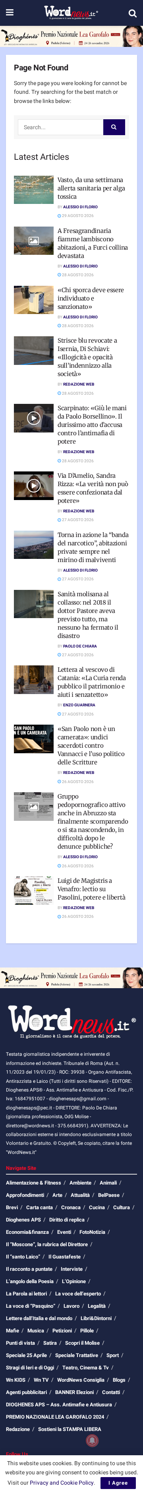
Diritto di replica (67, 1219)
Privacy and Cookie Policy (62, 1483)
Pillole (87, 1330)
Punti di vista (20, 1343)
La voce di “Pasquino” (30, 1306)
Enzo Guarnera (79, 705)
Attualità (80, 1195)
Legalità (97, 1306)
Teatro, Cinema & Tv (85, 1367)
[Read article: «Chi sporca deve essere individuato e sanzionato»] (34, 300)
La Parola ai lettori (26, 1293)
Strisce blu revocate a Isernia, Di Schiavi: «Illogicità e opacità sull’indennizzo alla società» (87, 357)
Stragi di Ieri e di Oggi (30, 1367)
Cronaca (71, 1207)
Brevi (12, 1207)
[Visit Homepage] (71, 13)
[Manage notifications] (92, 1440)
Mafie (12, 1330)
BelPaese (109, 1195)
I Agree (118, 1483)
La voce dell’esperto (78, 1293)
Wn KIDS (15, 1380)
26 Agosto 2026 (77, 782)
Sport (112, 1355)
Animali (108, 1183)
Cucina (97, 1207)
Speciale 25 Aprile (26, 1355)
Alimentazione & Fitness (33, 1183)
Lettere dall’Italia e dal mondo (39, 1318)
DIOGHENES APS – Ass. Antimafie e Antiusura (59, 1404)
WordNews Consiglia (80, 1380)
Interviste (72, 1269)
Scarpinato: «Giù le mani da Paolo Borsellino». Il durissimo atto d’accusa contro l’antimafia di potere (92, 424)
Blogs (119, 1380)
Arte (57, 1195)
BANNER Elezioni (74, 1392)
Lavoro (71, 1306)
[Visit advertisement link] (71, 36)
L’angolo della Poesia (30, 1281)
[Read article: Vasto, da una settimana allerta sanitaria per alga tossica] (34, 190)
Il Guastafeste (64, 1256)
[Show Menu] (10, 13)
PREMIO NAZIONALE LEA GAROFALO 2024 (55, 1417)
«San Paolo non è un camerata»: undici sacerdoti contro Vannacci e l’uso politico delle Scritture (91, 745)
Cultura (121, 1207)
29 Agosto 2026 (77, 216)
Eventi (64, 1232)
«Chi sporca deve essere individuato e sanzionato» (91, 298)
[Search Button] (132, 13)
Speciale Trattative (76, 1355)
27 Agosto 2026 (77, 520)
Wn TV (41, 1380)
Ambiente (80, 1183)
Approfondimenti (25, 1195)
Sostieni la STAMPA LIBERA (69, 1429)
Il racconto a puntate (29, 1269)
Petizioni (62, 1330)
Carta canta (39, 1207)
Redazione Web (78, 384)
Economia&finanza (27, 1232)
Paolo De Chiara (80, 646)
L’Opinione (74, 1281)
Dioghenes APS (23, 1219)
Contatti (111, 1392)
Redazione (18, 1429)
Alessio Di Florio (80, 207)
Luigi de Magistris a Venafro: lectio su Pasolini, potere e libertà (91, 889)
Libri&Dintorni (96, 1318)
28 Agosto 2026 (77, 275)
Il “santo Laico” (23, 1256)
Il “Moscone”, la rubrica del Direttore (47, 1244)
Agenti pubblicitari (26, 1392)
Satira (50, 1343)
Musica (35, 1330)
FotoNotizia (92, 1232)
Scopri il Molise (82, 1343)
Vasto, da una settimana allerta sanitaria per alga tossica (91, 188)
